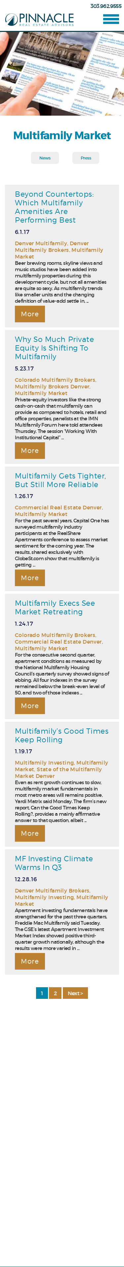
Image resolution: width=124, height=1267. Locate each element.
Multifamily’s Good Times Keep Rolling (61, 735)
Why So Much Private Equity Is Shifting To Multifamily (54, 348)
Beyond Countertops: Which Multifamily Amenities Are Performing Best (54, 207)
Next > (75, 993)
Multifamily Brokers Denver (52, 386)
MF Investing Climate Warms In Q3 (54, 863)
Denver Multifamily (41, 243)
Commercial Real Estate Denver (58, 507)
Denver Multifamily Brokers (52, 246)
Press (86, 158)
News (44, 158)
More (30, 314)
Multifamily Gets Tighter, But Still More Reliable (60, 480)
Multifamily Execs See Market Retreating (55, 607)
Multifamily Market (41, 393)
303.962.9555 (106, 6)
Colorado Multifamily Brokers (55, 379)
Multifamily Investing (44, 762)
